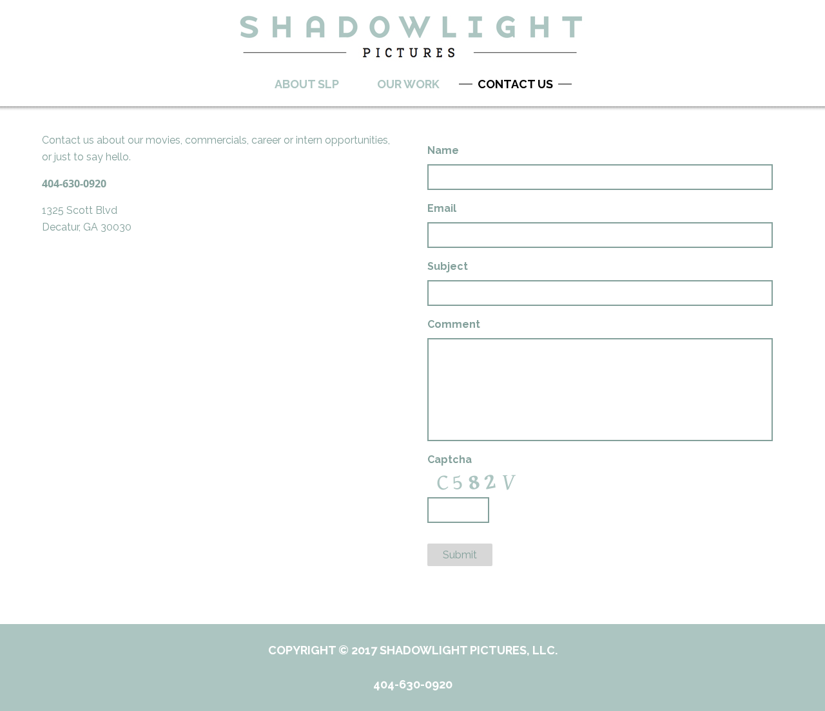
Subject (447, 266)
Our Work (408, 84)
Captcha (449, 459)
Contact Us (515, 84)
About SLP (307, 84)
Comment (453, 324)
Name (443, 150)
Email (441, 208)
